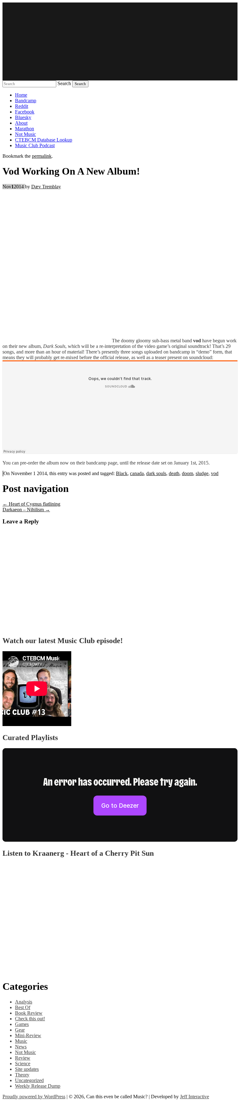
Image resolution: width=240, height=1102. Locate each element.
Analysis (23, 1001)
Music (21, 1041)
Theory (22, 1074)
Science (22, 1063)
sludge (202, 473)
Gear (20, 1029)
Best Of (22, 1007)
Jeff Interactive (194, 1096)
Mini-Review (28, 1035)
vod (214, 473)
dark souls (156, 473)
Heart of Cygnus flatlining (31, 504)
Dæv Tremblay (46, 186)
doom (187, 473)
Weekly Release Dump (37, 1086)
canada (137, 473)
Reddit (21, 106)
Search (64, 83)
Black (122, 473)
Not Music (25, 134)
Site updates (27, 1069)
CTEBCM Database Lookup (43, 139)
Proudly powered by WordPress (33, 1096)
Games (22, 1024)
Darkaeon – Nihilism (26, 509)
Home (21, 95)
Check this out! (30, 1018)
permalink (42, 156)
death (174, 473)
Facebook (24, 111)
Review (22, 1058)
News (21, 1046)
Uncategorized (29, 1080)
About (21, 123)
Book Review (28, 1013)
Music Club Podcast (35, 145)
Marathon (24, 128)
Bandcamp (25, 100)
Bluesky (23, 117)
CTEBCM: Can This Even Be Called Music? (120, 41)
